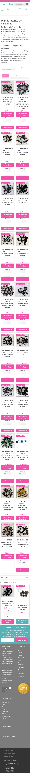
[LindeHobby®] (7, 4)
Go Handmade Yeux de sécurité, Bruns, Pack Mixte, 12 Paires (7, 304)
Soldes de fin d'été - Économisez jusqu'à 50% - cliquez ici (13, 1)
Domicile (8, 11)
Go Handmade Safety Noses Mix (22, 352)
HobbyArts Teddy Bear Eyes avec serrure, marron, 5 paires (22, 608)
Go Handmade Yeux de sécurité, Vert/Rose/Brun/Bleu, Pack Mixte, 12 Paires (22, 103)
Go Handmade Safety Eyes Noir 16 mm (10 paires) (22, 252)
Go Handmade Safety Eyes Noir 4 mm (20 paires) (7, 252)
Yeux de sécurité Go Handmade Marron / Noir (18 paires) (7, 506)
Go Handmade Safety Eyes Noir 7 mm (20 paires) (7, 404)
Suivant (26, 577)
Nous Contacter (8, 757)
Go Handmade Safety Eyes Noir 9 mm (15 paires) (7, 353)
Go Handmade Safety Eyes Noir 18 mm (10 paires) (22, 543)
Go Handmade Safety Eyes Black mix (22, 201)
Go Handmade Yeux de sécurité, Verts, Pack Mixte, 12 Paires (7, 455)
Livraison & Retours (5, 712)
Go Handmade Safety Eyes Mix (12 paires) (8, 603)
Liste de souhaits (14, 11)
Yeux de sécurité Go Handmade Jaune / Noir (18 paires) (22, 506)
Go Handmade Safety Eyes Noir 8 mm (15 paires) (7, 202)
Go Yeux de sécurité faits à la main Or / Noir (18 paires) (7, 543)
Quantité (7, 117)
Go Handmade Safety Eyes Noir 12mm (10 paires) (7, 151)
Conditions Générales (10, 760)
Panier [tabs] (25, 11)
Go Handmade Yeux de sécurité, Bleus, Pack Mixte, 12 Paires (22, 455)
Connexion (20, 11)
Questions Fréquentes (5, 707)
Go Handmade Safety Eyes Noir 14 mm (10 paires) (22, 404)
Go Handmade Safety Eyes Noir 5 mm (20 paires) (22, 151)
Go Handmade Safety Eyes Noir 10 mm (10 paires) (22, 303)
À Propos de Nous (5, 703)
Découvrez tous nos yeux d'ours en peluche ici (14, 65)
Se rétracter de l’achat (6, 717)
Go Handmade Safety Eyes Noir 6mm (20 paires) (7, 101)
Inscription (22, 640)
